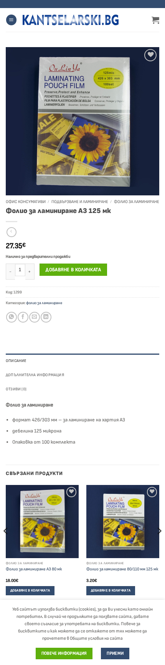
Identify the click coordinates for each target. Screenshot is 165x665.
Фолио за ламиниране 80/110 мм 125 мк (122, 569)
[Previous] (6, 546)
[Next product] (11, 232)
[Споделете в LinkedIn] (46, 317)
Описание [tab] (16, 360)
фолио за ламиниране (136, 201)
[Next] (158, 546)
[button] (11, 20)
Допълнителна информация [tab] (35, 374)
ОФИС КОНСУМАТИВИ (26, 201)
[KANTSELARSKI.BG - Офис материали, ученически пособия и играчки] (71, 20)
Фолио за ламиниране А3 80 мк (34, 569)
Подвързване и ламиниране (79, 201)
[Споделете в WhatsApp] (11, 317)
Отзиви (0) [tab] (16, 389)
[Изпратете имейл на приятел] (34, 317)
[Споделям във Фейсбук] (23, 317)
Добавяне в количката (73, 270)
